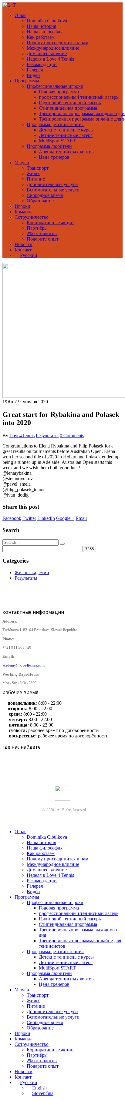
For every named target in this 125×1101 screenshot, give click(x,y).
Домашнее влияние (47, 53)
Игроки (22, 206)
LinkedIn (46, 518)
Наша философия (44, 31)
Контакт (23, 249)
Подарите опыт (43, 238)
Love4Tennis (22, 435)
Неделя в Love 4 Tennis (50, 59)
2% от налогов (42, 233)
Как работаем (41, 37)
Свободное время (45, 195)
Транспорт (38, 168)
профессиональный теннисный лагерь (78, 97)
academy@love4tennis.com (23, 665)
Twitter (29, 518)
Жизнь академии (32, 572)
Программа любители (49, 146)
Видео (33, 75)
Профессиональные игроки (55, 86)
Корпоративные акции (50, 222)
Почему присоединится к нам (57, 42)
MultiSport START (57, 140)
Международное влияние (53, 48)
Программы (27, 80)
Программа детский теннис (55, 124)
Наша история (41, 26)
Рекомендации (42, 64)
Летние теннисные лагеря (66, 135)
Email (81, 518)
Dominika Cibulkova (47, 20)
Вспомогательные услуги (53, 189)
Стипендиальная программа (68, 108)
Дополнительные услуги (52, 184)
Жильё (33, 173)
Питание (36, 178)
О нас (20, 15)
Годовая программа (59, 91)
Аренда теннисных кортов (66, 151)
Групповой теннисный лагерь (70, 102)
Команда (23, 211)
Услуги (22, 162)
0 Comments (72, 435)
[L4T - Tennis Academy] (9, 5)
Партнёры (37, 228)
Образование (40, 200)
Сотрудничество (32, 217)
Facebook (11, 518)
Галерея (35, 69)
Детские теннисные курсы (66, 129)
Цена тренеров (54, 157)
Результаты (47, 435)
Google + (65, 518)
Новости (23, 244)
